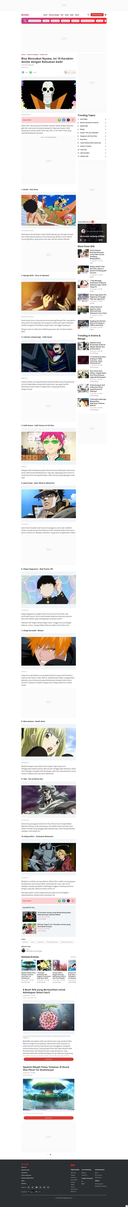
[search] (88, 15)
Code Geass (32, 384)
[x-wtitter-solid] (68, 119)
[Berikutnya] (76, 967)
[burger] (105, 15)
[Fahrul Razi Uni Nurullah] (23, 950)
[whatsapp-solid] (59, 119)
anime (58, 126)
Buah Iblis (26, 1041)
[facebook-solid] (63, 119)
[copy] (72, 119)
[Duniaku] (25, 15)
